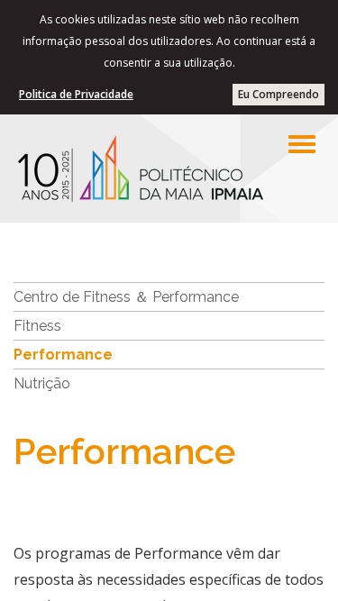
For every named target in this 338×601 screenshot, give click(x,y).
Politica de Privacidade (76, 94)
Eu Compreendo (278, 94)
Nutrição (42, 383)
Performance (63, 354)
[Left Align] (301, 144)
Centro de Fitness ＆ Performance (126, 296)
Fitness (37, 325)
